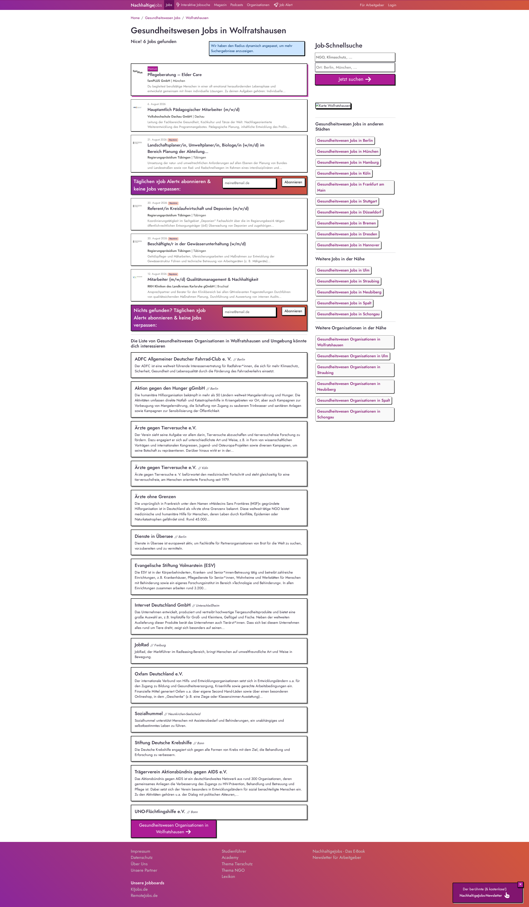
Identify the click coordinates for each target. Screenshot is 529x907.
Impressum (140, 851)
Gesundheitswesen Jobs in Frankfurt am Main (350, 187)
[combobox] (355, 67)
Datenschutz (142, 857)
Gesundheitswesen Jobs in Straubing (348, 281)
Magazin (220, 4)
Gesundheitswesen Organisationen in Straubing (348, 369)
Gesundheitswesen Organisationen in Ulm (352, 356)
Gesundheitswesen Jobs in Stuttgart (347, 201)
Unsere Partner (144, 870)
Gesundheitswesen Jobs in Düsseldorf (349, 212)
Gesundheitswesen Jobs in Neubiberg (349, 292)
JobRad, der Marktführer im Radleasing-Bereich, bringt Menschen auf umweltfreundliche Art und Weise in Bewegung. (213, 650)
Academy (230, 857)
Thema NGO (233, 870)
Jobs (169, 4)
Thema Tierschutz (237, 864)
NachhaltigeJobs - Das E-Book (339, 851)
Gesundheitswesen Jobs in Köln (344, 173)
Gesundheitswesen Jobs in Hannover (348, 245)
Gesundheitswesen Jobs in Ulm (343, 270)
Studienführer (234, 851)
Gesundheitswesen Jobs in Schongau (348, 314)
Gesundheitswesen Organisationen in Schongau (348, 414)
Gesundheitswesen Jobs (162, 17)
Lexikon (228, 876)
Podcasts (236, 4)
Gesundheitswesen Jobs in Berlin (345, 140)
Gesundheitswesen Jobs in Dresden (347, 234)
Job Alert (285, 4)
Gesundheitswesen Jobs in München (347, 151)
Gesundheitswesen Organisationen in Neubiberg (348, 386)
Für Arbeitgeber (372, 4)
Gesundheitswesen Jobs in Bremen (346, 223)
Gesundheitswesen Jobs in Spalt (344, 303)
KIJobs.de (139, 889)
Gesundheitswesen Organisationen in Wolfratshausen (173, 828)
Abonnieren (293, 182)
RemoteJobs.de (144, 895)
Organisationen (258, 4)
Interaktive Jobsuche (195, 4)
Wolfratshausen (197, 17)
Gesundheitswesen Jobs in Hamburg (348, 162)
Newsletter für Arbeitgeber (337, 857)
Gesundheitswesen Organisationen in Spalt (353, 400)
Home (135, 17)
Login (392, 4)
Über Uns (139, 864)
